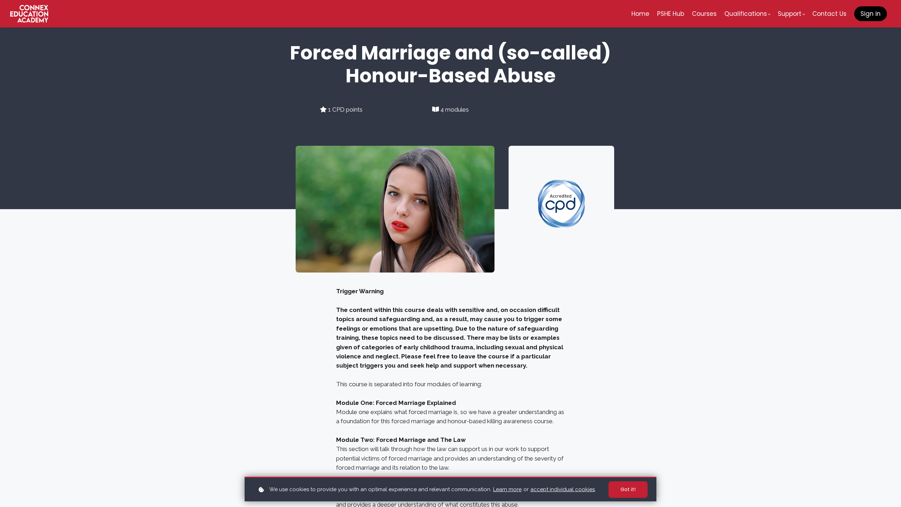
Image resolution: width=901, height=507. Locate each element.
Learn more (507, 489)
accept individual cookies (562, 489)
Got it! (628, 489)
